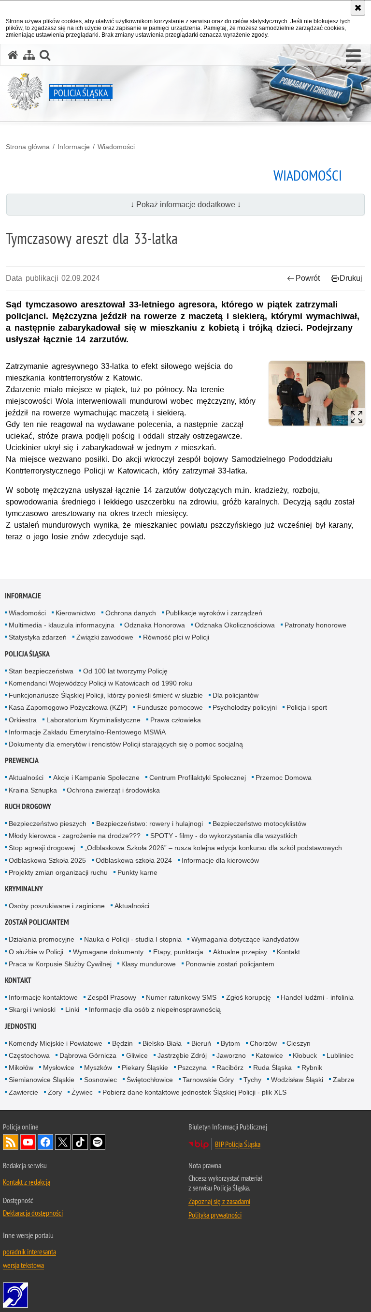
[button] (353, 56)
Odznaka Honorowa (154, 625)
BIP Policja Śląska (237, 1144)
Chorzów (263, 1043)
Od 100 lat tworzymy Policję (125, 671)
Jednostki (21, 1026)
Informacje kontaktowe (43, 997)
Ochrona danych (130, 613)
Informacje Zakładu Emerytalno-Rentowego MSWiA (87, 732)
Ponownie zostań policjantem (230, 964)
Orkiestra (23, 720)
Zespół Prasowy (111, 997)
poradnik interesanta (29, 1251)
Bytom (230, 1043)
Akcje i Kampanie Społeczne (96, 777)
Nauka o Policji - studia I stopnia (133, 939)
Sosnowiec (100, 1079)
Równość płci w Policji (176, 637)
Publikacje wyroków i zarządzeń (214, 613)
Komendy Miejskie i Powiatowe (55, 1043)
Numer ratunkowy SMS (181, 997)
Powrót (308, 278)
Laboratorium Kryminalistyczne (93, 720)
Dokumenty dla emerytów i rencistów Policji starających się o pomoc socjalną (126, 744)
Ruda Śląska (272, 1067)
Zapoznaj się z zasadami (219, 1201)
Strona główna (28, 147)
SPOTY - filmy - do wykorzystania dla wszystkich (224, 835)
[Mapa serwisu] (29, 55)
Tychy (252, 1079)
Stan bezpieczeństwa (41, 671)
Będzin (122, 1043)
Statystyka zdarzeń (38, 637)
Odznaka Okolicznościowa (235, 625)
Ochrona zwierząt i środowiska (113, 790)
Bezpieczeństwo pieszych (47, 823)
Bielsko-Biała (162, 1043)
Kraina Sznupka (33, 790)
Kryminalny (24, 889)
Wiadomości (116, 147)
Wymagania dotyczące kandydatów (245, 939)
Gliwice (137, 1055)
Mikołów (21, 1067)
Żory (55, 1092)
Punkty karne (137, 872)
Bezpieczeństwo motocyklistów (259, 823)
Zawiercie (23, 1092)
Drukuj (351, 278)
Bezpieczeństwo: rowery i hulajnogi (149, 823)
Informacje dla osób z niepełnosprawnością (155, 1009)
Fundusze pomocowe (170, 707)
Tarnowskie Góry (208, 1079)
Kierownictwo (76, 613)
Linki (72, 1009)
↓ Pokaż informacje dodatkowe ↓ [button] (185, 204)
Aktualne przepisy (240, 952)
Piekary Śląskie (145, 1067)
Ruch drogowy (28, 806)
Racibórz (229, 1067)
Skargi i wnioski (32, 1009)
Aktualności (26, 777)
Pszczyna (192, 1067)
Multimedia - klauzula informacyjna (61, 625)
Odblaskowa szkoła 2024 (134, 860)
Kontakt (288, 952)
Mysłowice (58, 1067)
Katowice (269, 1055)
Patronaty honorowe (315, 625)
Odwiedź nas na (28, 1142)
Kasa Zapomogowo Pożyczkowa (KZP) (68, 707)
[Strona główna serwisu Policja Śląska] (13, 55)
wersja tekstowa (23, 1265)
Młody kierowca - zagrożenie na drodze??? (75, 835)
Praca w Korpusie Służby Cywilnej (60, 964)
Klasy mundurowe (148, 964)
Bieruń (201, 1043)
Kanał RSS (10, 1142)
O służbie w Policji (36, 952)
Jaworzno (231, 1055)
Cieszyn (298, 1043)
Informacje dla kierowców (220, 860)
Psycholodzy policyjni (245, 707)
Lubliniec (340, 1055)
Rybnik (311, 1067)
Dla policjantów (235, 695)
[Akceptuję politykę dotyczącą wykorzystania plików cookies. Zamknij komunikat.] (358, 7)
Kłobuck (305, 1055)
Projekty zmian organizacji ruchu (58, 872)
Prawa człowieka (175, 720)
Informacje (73, 147)
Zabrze (344, 1079)
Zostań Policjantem (37, 922)
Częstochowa (29, 1055)
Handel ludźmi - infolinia (317, 997)
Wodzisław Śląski (297, 1079)
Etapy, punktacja (178, 952)
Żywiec (82, 1092)
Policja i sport (306, 707)
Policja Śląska (27, 654)
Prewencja (22, 760)
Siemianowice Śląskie (41, 1079)
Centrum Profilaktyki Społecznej (197, 777)
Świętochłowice (150, 1079)
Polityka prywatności (215, 1215)
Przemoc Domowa (284, 777)
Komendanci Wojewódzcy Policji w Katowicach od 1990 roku (100, 683)
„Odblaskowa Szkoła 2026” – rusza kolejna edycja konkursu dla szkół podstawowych (213, 848)
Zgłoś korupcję (248, 997)
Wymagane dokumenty (108, 952)
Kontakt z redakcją (26, 1182)
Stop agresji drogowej (42, 848)
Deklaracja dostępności (33, 1213)
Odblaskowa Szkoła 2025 (47, 860)
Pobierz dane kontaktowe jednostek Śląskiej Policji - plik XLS (194, 1092)
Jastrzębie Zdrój (182, 1055)
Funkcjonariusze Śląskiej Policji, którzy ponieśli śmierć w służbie (106, 695)
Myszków (98, 1067)
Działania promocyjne (41, 939)
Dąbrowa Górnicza (87, 1055)
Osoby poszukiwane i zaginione (57, 906)
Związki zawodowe (104, 637)
